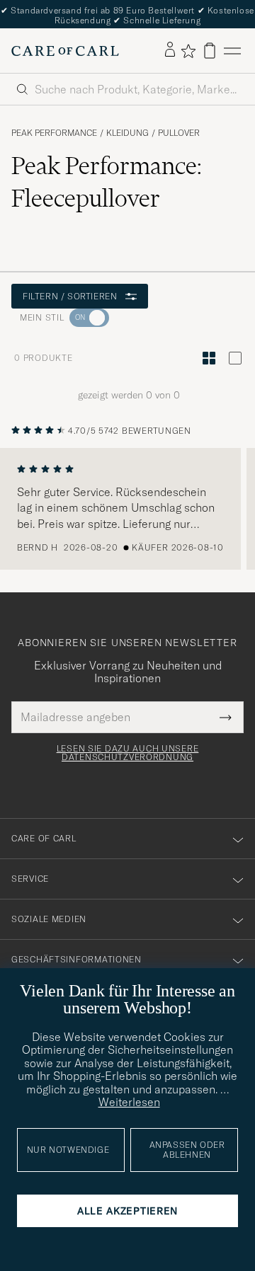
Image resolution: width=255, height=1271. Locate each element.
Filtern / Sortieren (70, 296)
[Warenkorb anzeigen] (210, 50)
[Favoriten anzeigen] (188, 51)
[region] (127, 509)
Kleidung (127, 133)
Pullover (179, 133)
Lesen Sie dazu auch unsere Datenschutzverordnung (128, 752)
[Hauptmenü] (232, 50)
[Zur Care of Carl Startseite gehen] (65, 51)
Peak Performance (54, 133)
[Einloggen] (170, 50)
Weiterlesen (129, 1101)
